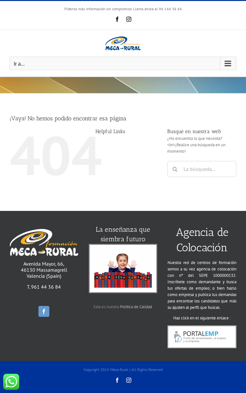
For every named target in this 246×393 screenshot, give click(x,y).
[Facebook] (43, 311)
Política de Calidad (136, 306)
